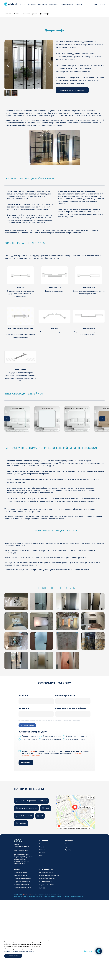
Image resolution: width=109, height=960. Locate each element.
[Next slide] (49, 64)
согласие (31, 751)
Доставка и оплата (67, 4)
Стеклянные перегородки (22, 879)
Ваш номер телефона (66, 695)
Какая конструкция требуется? (71, 708)
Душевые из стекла (20, 876)
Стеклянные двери (29, 14)
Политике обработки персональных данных (19, 951)
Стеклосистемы (28, 895)
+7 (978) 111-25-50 (98, 4)
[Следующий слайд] (102, 418)
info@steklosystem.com (47, 878)
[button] (23, 4)
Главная (7, 14)
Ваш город (24, 708)
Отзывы (42, 850)
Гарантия (68, 847)
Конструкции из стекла (21, 884)
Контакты (78, 4)
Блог (40, 856)
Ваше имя (23, 695)
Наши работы (42, 4)
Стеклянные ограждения (22, 887)
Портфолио (43, 847)
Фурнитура (32, 4)
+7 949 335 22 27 (46, 881)
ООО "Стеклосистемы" (21, 850)
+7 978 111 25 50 (46, 869)
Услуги (16, 14)
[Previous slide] (8, 64)
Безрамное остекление (22, 881)
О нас (41, 844)
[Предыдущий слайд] (7, 418)
